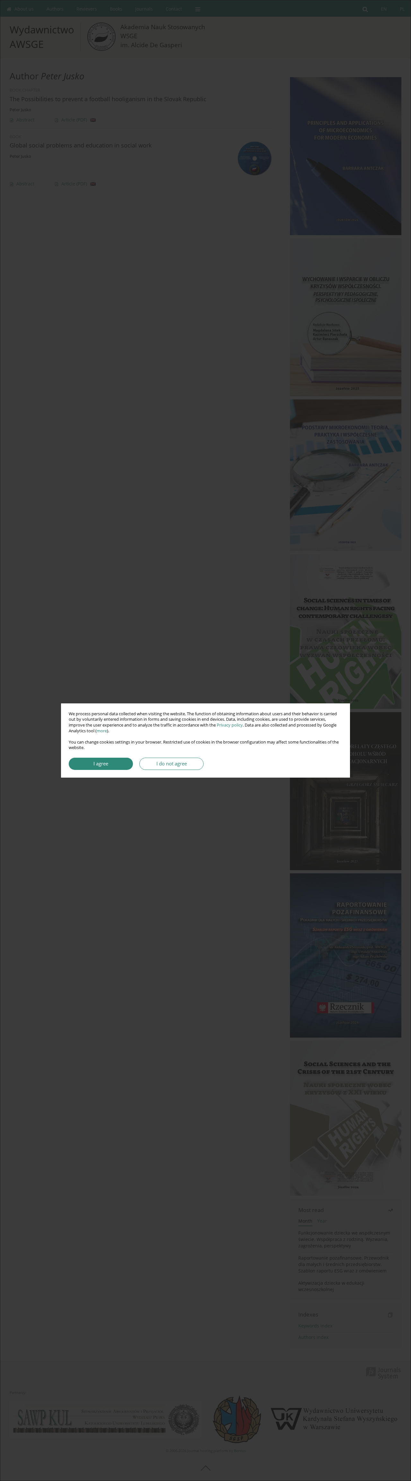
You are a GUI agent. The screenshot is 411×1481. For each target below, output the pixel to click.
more (102, 731)
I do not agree (171, 763)
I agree (100, 763)
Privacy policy (230, 725)
